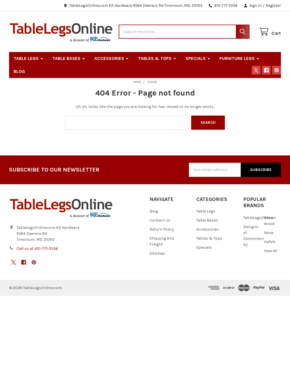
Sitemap (157, 253)
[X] (256, 70)
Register (273, 5)
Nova (268, 232)
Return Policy (162, 229)
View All (270, 250)
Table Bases (66, 58)
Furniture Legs (237, 58)
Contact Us (160, 220)
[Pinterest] (276, 70)
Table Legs (26, 58)
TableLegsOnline (258, 217)
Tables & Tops (155, 58)
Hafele (269, 241)
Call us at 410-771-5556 (37, 248)
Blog (19, 71)
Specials (195, 58)
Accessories (109, 58)
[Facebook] (266, 70)
